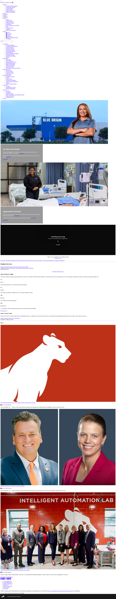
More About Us (4, 310)
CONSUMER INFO (7, 582)
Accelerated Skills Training (11, 6)
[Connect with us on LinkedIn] (10, 579)
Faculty (4, 13)
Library (7, 82)
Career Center (9, 79)
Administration (9, 20)
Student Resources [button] (7, 75)
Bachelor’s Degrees (10, 48)
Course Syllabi (25, 266)
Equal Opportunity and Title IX (12, 25)
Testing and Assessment (23, 268)
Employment (8, 24)
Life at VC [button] (5, 85)
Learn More (21, 153)
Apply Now (3, 260)
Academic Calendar (10, 76)
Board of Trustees (9, 21)
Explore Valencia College (22, 260)
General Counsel (9, 27)
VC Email (9, 33)
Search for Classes (33, 260)
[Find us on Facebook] (1, 579)
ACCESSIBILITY (7, 581)
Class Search (19, 266)
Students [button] (5, 4)
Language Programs (10, 54)
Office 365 (9, 36)
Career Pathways (9, 60)
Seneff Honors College (11, 56)
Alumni (4, 15)
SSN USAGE (6, 587)
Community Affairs (10, 23)
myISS (8, 35)
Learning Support (9, 93)
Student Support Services (11, 83)
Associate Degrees (10, 47)
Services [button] (5, 89)
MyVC (8, 32)
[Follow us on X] (4, 579)
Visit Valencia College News (7, 577)
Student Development (10, 88)
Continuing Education (10, 7)
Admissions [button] (5, 58)
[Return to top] (1, 1)
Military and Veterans (10, 12)
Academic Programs (10, 45)
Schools (7, 57)
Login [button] (4, 31)
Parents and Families (10, 65)
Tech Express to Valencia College (13, 68)
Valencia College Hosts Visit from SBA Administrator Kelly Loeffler (15, 570)
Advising (8, 91)
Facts (7, 26)
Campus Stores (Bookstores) (12, 81)
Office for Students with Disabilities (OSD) (15, 94)
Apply (4, 98)
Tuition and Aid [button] (6, 69)
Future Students (9, 9)
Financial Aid (9, 70)
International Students (10, 10)
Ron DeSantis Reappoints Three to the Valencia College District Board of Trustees (18, 402)
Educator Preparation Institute (12, 53)
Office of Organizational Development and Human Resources (60, 591)
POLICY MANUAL (7, 583)
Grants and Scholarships (48, 260)
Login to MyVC (58, 258)
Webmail (9, 38)
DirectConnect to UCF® (11, 62)
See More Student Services (58, 271)
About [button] (4, 18)
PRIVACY (5, 585)
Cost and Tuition (9, 71)
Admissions (8, 59)
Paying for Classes (10, 73)
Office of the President (10, 30)
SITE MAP (5, 588)
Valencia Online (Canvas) (12, 37)
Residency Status (14, 268)
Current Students (9, 8)
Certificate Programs (10, 50)
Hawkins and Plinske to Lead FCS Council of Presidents (13, 486)
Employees (5, 14)
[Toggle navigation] (13, 2)
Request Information (11, 260)
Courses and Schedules (11, 80)
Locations (8, 29)
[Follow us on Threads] (8, 579)
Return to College (9, 66)
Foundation (5, 17)
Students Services (9, 97)
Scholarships (8, 74)
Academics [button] (5, 43)
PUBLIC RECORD (7, 586)
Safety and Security (10, 96)
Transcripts (31, 268)
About (7, 19)
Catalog (7, 77)
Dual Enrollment (9, 52)
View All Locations (16, 318)
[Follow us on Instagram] (6, 579)
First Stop (9, 268)
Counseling (8, 92)
